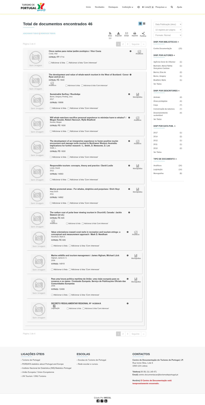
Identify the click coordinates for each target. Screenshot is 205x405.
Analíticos (168, 166)
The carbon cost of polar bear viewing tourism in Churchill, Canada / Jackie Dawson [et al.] (86, 213)
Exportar (118, 36)
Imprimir (135, 36)
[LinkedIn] (105, 401)
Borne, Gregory (55, 97)
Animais (168, 97)
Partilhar (143, 36)
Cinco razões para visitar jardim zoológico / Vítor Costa (75, 51)
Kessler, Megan (56, 122)
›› (143, 44)
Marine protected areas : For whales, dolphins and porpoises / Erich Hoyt (85, 189)
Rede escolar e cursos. (88, 364)
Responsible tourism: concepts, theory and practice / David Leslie (81, 165)
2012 (168, 140)
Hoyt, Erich (54, 192)
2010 (168, 148)
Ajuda (179, 7)
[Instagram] (102, 401)
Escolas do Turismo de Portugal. (92, 360)
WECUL (107, 398)
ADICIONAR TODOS (31, 33)
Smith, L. (53, 148)
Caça (168, 105)
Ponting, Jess (67, 97)
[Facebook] (98, 401)
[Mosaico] (144, 24)
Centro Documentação (168, 49)
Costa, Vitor (53, 54)
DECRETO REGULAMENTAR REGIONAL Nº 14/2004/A (76, 303)
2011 (168, 144)
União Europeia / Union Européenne (38, 372)
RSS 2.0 (110, 37)
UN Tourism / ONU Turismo (34, 376)
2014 (168, 137)
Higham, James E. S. (59, 258)
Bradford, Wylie (168, 80)
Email (126, 36)
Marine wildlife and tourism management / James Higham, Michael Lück (85, 255)
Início (88, 7)
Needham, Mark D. (58, 237)
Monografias (168, 173)
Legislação (168, 169)
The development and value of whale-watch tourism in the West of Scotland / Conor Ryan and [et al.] (89, 75)
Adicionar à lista (58, 63)
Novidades (99, 7)
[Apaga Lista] (152, 7)
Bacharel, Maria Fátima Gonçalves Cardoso (168, 67)
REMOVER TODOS (48, 33)
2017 (168, 133)
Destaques (113, 7)
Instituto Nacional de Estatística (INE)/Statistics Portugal (46, 368)
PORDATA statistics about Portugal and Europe (43, 364)
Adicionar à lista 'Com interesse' (82, 63)
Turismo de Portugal (31, 360)
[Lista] (140, 24)
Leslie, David (55, 168)
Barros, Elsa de (168, 72)
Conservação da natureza (168, 109)
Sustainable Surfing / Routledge (65, 94)
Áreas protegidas (168, 101)
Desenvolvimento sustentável (168, 114)
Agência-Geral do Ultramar (168, 62)
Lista (148, 7)
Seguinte (135, 44)
